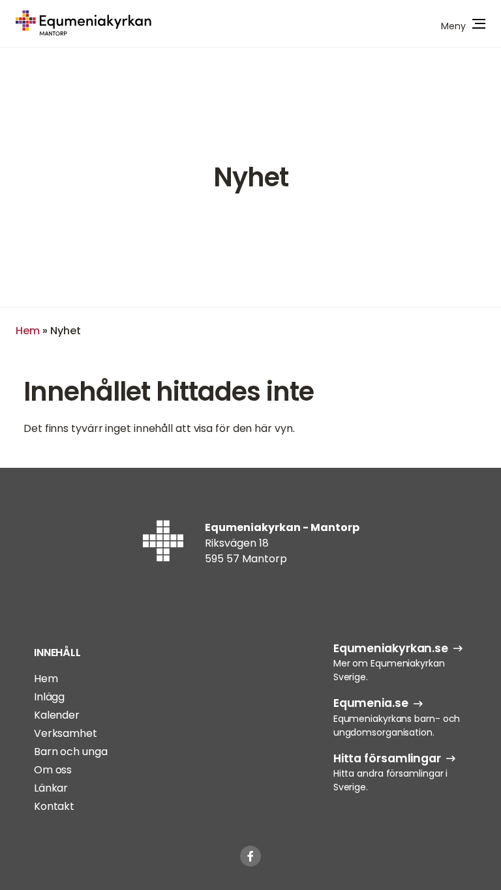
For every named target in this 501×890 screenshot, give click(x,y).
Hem (28, 330)
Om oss (53, 769)
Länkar (51, 788)
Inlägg (49, 696)
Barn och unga (71, 751)
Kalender (57, 715)
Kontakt (54, 806)
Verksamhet (65, 733)
